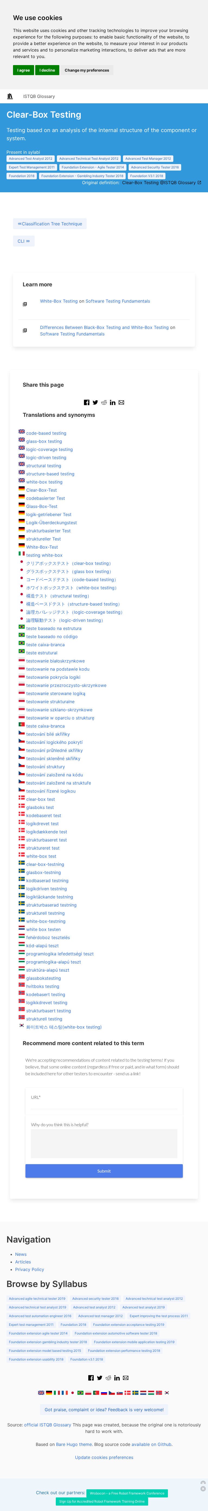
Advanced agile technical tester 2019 (37, 1298)
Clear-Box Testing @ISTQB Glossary (159, 182)
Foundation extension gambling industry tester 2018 (48, 1342)
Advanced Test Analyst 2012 (30, 158)
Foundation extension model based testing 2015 (45, 1351)
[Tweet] (95, 405)
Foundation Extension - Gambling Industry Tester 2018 (82, 176)
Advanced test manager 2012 (100, 1316)
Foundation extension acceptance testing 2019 (128, 1325)
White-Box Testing (59, 301)
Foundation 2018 (21, 176)
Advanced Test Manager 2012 (148, 158)
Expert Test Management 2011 (32, 167)
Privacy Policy (29, 1269)
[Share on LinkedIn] (112, 405)
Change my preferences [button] (87, 70)
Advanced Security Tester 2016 (155, 167)
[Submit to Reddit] (104, 405)
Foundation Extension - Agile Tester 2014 (93, 167)
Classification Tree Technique (52, 223)
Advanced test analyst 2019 (143, 1307)
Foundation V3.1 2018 (146, 176)
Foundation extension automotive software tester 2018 (116, 1333)
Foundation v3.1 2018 (86, 1359)
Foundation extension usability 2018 (36, 1359)
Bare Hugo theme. (74, 1444)
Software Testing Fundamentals (118, 301)
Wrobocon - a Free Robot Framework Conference (127, 1493)
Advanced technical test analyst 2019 (37, 1307)
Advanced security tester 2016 (95, 1298)
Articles (23, 1261)
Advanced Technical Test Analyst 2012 (88, 158)
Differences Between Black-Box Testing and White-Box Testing (104, 327)
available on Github (151, 1444)
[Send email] (121, 405)
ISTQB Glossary (39, 96)
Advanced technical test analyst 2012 (154, 1298)
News (21, 1254)
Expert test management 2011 (31, 1325)
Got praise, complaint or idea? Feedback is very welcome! (104, 1409)
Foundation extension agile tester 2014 (38, 1333)
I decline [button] (47, 70)
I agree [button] (23, 70)
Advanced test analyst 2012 (94, 1307)
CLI (22, 241)
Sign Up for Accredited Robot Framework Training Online (102, 1501)
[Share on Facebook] (86, 405)
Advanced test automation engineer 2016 (40, 1316)
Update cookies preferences (104, 1457)
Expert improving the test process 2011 (159, 1316)
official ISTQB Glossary (47, 1424)
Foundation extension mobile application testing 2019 (134, 1342)
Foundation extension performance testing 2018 (124, 1351)
